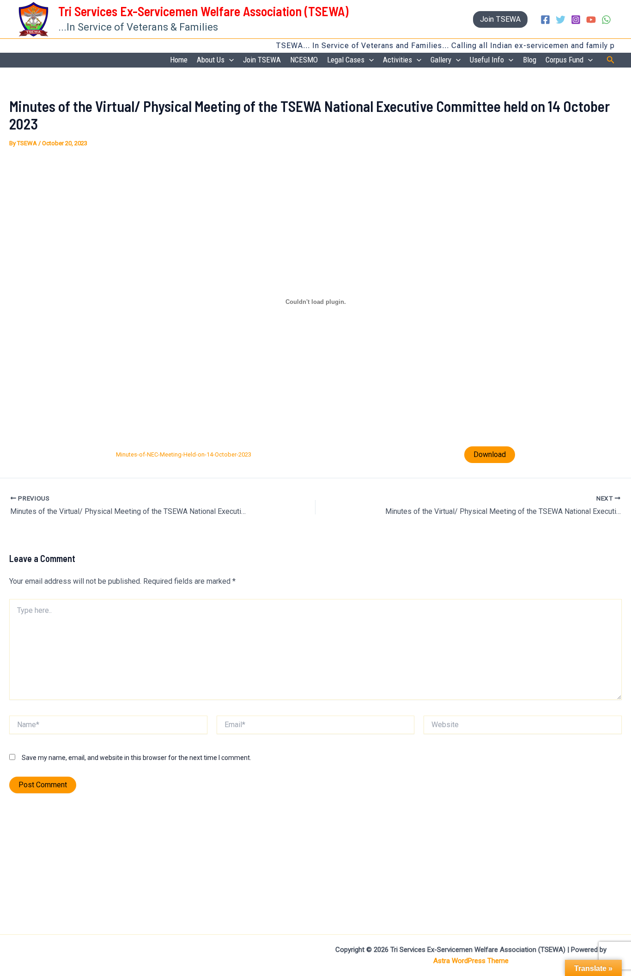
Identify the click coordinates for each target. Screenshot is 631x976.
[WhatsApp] (606, 20)
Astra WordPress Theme (471, 961)
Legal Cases (345, 59)
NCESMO (304, 59)
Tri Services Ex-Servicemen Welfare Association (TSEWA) (203, 11)
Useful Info (487, 59)
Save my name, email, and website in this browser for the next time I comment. (136, 757)
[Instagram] (576, 20)
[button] (500, 19)
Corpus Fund (564, 59)
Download (489, 454)
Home (179, 59)
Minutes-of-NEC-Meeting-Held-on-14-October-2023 (183, 454)
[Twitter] (560, 20)
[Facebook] (545, 20)
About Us (210, 59)
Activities (397, 59)
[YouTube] (591, 20)
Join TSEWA (262, 59)
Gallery (441, 59)
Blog (529, 59)
